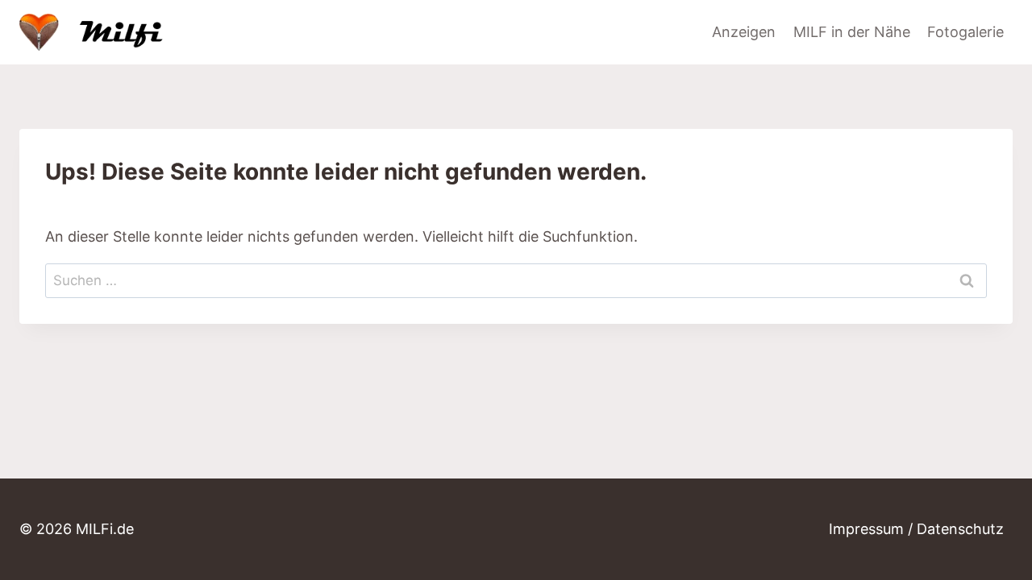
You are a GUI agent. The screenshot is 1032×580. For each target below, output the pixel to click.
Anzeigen (744, 31)
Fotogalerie (965, 31)
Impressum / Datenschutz (916, 528)
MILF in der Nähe (851, 31)
